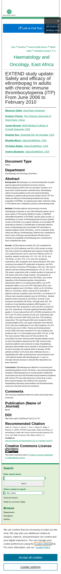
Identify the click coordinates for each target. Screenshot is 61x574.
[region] (30, 549)
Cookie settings (43, 544)
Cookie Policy (43, 547)
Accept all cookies (30, 557)
